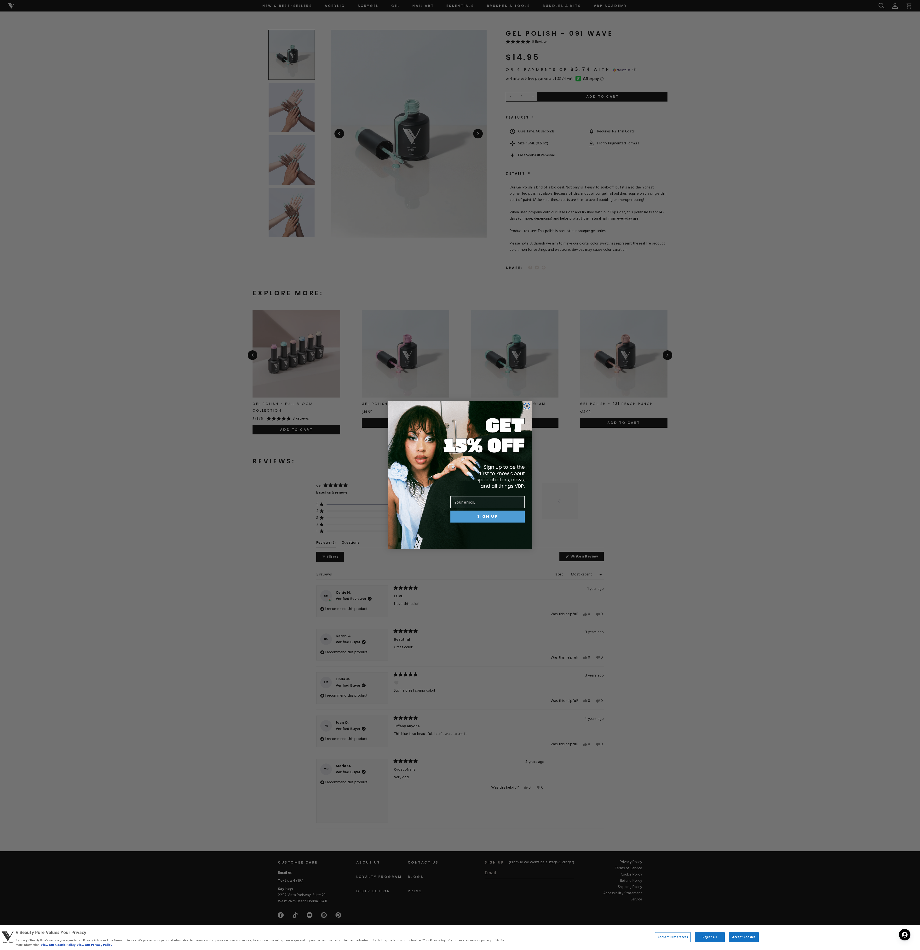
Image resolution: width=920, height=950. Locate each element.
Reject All (709, 937)
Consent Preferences (673, 937)
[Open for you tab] (904, 934)
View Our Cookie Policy (58, 945)
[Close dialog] (527, 406)
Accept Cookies (743, 937)
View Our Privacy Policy (94, 945)
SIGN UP (487, 516)
